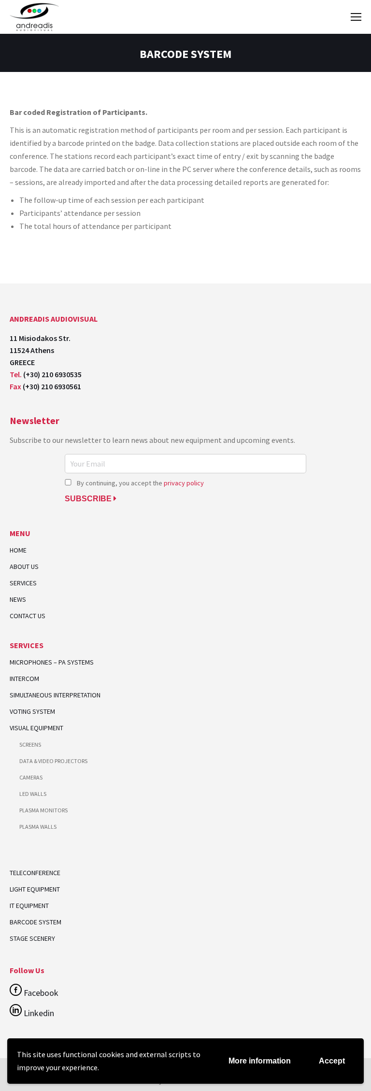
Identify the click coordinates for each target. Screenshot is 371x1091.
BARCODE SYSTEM (35, 922)
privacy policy (184, 483)
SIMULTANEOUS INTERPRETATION (55, 695)
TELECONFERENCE (35, 872)
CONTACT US (27, 616)
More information (259, 1061)
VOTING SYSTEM (32, 711)
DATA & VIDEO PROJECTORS (53, 761)
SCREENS (30, 744)
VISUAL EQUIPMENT (36, 728)
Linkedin (38, 1013)
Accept (332, 1061)
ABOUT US (24, 566)
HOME (18, 550)
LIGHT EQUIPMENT (35, 889)
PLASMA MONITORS (43, 810)
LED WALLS (32, 793)
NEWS (18, 599)
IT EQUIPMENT (29, 905)
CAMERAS (31, 777)
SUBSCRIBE (89, 499)
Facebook (40, 992)
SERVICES (23, 583)
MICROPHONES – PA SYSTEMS (52, 662)
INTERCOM (24, 678)
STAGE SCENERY (32, 938)
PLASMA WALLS (38, 826)
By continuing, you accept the (139, 483)
